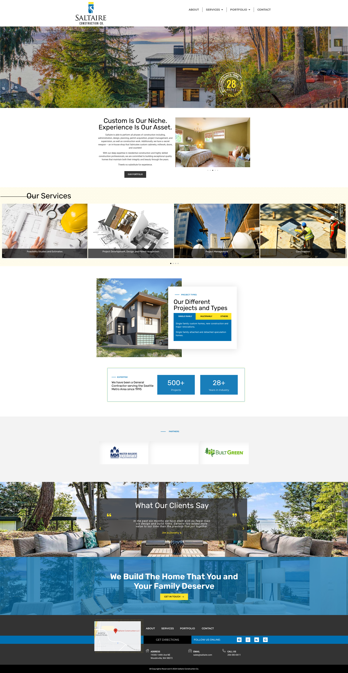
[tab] (185, 316)
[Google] (265, 639)
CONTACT (264, 9)
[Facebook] (239, 639)
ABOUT (194, 9)
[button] (207, 170)
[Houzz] (256, 639)
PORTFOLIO (238, 9)
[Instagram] (248, 639)
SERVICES (213, 9)
